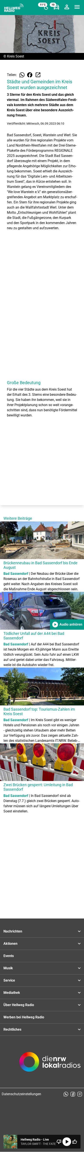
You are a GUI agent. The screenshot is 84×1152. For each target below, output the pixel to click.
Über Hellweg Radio (18, 1005)
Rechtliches (12, 1029)
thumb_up (74, 1141)
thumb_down (59, 1141)
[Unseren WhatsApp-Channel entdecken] (65, 1094)
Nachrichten (12, 931)
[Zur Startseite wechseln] (13, 8)
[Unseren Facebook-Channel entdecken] (72, 1094)
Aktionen (10, 944)
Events (8, 956)
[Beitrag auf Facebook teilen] (29, 74)
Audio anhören (67, 624)
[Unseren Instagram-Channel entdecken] (79, 1094)
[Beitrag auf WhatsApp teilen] (22, 74)
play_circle (67, 1142)
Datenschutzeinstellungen (21, 1094)
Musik (8, 968)
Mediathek (11, 993)
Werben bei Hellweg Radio (23, 1017)
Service (9, 980)
